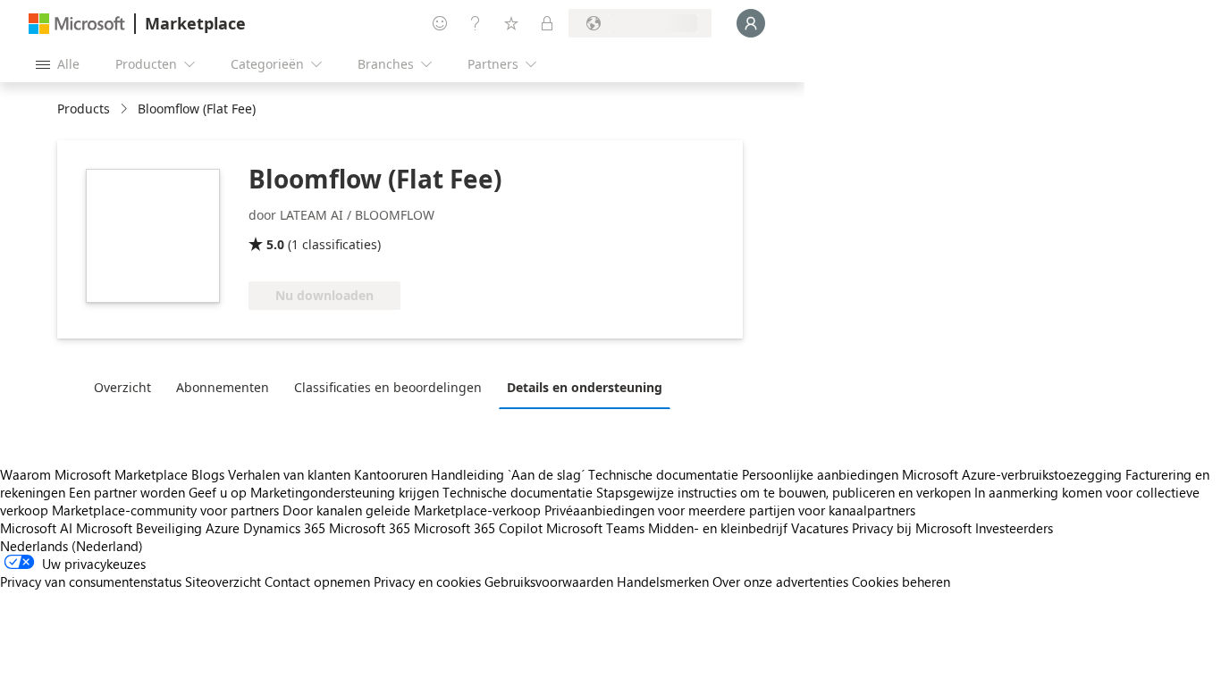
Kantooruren (390, 474)
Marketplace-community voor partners (165, 510)
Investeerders (1014, 528)
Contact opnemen (317, 581)
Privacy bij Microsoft (912, 528)
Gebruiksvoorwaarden (548, 581)
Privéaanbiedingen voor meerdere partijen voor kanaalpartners (729, 510)
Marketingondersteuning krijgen (344, 492)
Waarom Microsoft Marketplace (94, 474)
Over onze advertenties (780, 581)
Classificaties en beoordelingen (388, 387)
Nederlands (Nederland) (71, 546)
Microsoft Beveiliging (139, 528)
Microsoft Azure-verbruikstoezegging (1013, 474)
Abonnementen (222, 387)
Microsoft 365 (369, 528)
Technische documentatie (663, 474)
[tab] (127, 386)
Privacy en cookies (427, 581)
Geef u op (218, 492)
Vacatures (819, 528)
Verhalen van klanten (289, 474)
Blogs (207, 474)
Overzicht (122, 387)
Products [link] (83, 108)
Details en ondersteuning (584, 387)
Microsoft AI (36, 528)
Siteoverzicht (223, 581)
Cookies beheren (901, 581)
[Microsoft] (77, 23)
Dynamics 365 (284, 528)
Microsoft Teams (595, 528)
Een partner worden (127, 492)
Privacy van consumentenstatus (90, 581)
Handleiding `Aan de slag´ (508, 474)
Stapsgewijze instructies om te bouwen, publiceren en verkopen (783, 492)
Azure (223, 528)
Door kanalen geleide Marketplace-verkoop (411, 510)
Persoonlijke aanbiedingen (820, 474)
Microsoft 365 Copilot (478, 528)
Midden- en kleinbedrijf (717, 528)
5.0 (275, 244)
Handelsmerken (663, 581)
